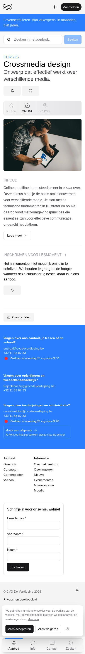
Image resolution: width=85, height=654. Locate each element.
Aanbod (9, 458)
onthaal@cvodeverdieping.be (23, 348)
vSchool (8, 480)
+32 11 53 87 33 (14, 353)
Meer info (33, 619)
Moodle (39, 490)
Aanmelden (71, 7)
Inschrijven (18, 567)
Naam (12, 549)
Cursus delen (21, 317)
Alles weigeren (48, 629)
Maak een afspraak (18, 430)
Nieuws (39, 474)
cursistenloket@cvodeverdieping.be (28, 411)
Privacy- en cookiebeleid (20, 599)
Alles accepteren (19, 629)
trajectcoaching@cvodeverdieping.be (28, 386)
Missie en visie (44, 485)
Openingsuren (44, 469)
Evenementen (43, 480)
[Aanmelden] (12, 91)
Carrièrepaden (13, 474)
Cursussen (10, 469)
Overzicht (10, 464)
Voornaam (15, 534)
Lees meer (14, 235)
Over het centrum (46, 464)
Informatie (41, 458)
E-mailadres (16, 518)
